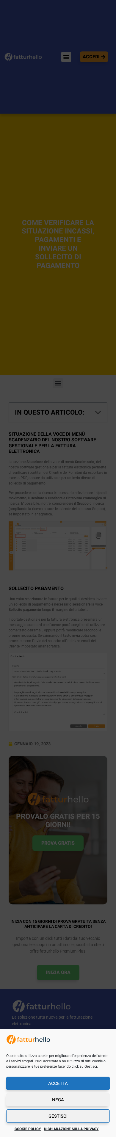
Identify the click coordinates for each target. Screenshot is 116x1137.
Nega (58, 1100)
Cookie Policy (28, 1129)
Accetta (58, 1083)
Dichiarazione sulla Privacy (71, 1129)
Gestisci (58, 1116)
